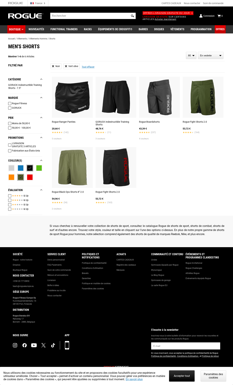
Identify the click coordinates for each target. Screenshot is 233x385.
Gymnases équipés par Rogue (164, 265)
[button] (132, 16)
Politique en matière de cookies (96, 283)
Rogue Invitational (194, 263)
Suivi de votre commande (59, 270)
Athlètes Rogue (192, 273)
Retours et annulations (57, 275)
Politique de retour (210, 356)
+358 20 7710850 (21, 281)
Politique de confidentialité (94, 263)
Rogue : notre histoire (22, 260)
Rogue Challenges (194, 268)
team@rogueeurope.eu (23, 286)
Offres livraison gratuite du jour (166, 13)
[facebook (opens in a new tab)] (24, 345)
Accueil (11, 39)
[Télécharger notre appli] (67, 345)
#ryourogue (156, 270)
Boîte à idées (53, 285)
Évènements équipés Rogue (198, 278)
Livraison (51, 280)
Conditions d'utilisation (92, 268)
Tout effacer (88, 67)
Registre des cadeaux (126, 265)
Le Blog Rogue (157, 275)
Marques (120, 270)
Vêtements (22, 39)
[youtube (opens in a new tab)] (34, 345)
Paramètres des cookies (93, 288)
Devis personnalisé (56, 260)
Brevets (85, 273)
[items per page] (191, 55)
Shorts (52, 39)
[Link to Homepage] (25, 16)
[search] (93, 16)
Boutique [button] (15, 29)
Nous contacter (192, 3)
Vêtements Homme (38, 39)
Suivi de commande (213, 3)
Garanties (86, 278)
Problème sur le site (56, 290)
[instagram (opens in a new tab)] (15, 345)
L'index (154, 260)
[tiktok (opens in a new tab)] (53, 345)
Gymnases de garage (161, 280)
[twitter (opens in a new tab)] (43, 345)
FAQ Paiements (54, 265)
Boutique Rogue (20, 270)
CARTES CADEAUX (171, 3)
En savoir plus (134, 379)
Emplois (16, 265)
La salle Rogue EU (159, 285)
